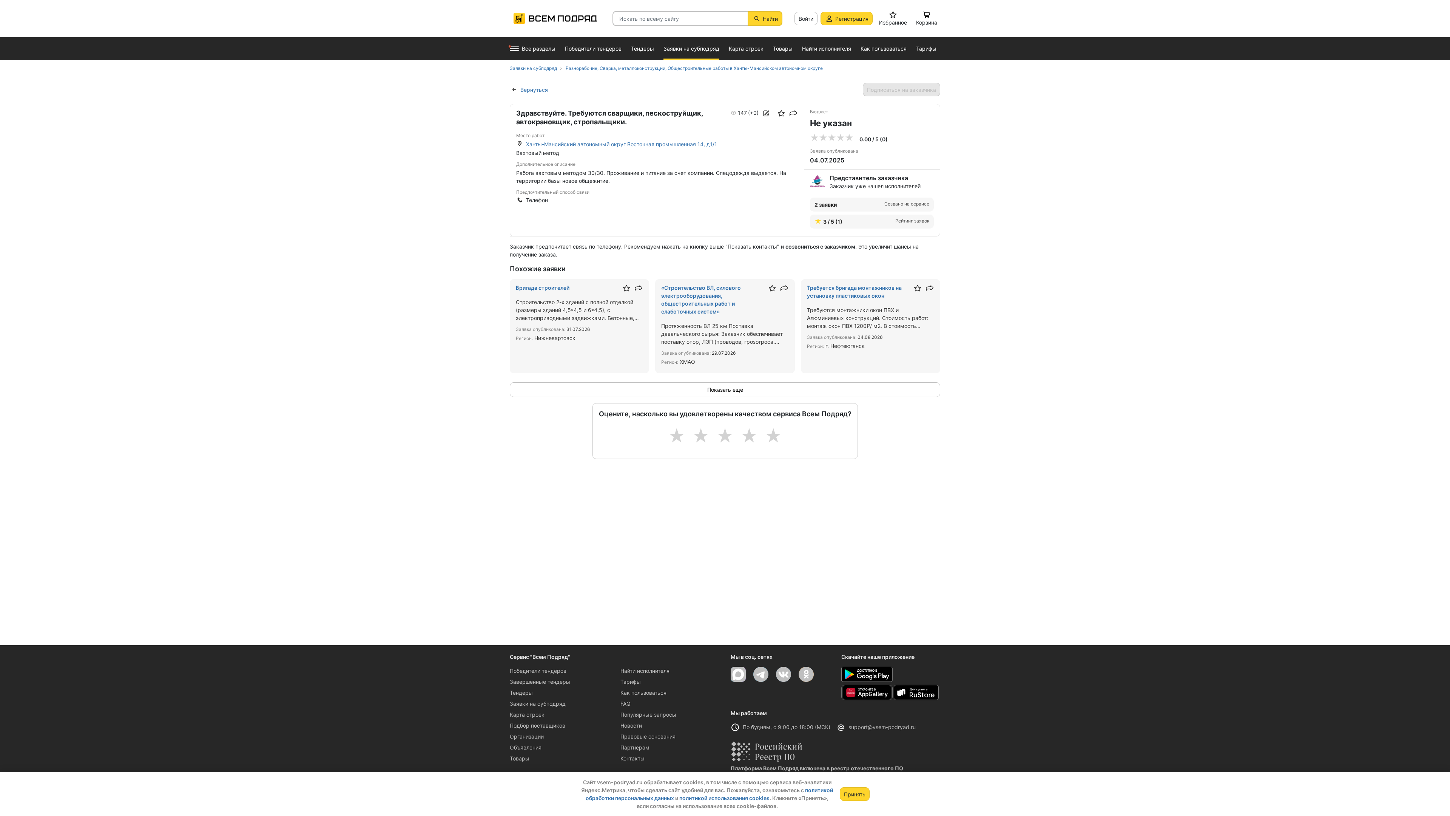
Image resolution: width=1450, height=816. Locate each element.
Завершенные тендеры (540, 681)
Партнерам (634, 747)
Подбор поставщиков (537, 725)
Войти (806, 18)
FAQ (625, 703)
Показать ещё (725, 389)
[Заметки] (766, 113)
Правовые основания (648, 736)
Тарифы (630, 681)
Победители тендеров (538, 671)
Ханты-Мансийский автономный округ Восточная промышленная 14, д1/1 (621, 144)
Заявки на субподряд (538, 703)
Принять (854, 794)
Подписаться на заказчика (901, 90)
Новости (631, 725)
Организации (527, 736)
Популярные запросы (648, 714)
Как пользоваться (643, 692)
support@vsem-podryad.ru (882, 727)
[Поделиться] (793, 113)
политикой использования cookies (724, 798)
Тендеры (521, 692)
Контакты (632, 758)
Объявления (525, 747)
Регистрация (851, 18)
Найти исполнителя (644, 671)
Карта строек (527, 714)
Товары (519, 758)
